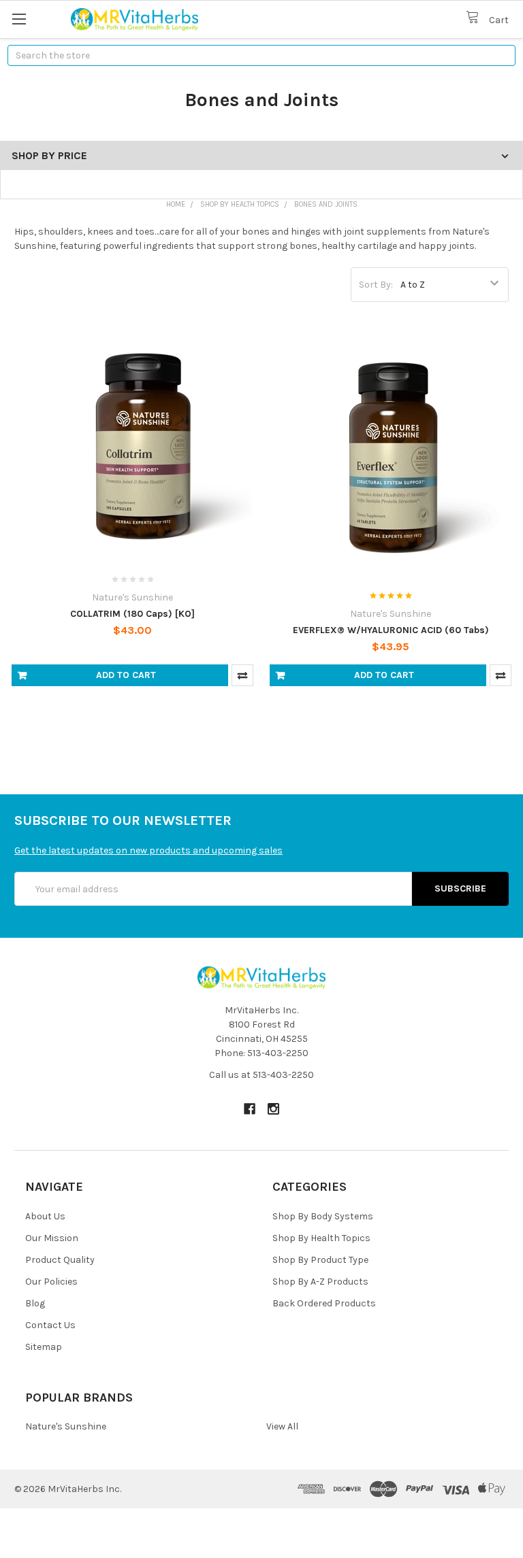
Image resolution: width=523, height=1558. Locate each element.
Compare (242, 675)
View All (282, 1426)
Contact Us (50, 1325)
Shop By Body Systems (322, 1216)
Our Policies (51, 1281)
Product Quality (60, 1260)
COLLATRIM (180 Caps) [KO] (132, 614)
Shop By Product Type (320, 1260)
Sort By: (376, 284)
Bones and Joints (326, 204)
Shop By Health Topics (239, 204)
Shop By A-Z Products (320, 1281)
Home (175, 204)
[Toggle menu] (18, 18)
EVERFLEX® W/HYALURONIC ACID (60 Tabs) (391, 630)
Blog (35, 1303)
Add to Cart (126, 675)
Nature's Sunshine (65, 1426)
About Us (45, 1216)
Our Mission (51, 1238)
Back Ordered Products (324, 1303)
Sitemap (43, 1347)
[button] (261, 1533)
